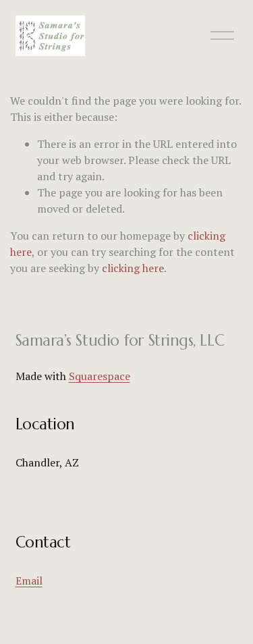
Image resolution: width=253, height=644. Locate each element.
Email (29, 580)
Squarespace (99, 376)
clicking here (133, 268)
